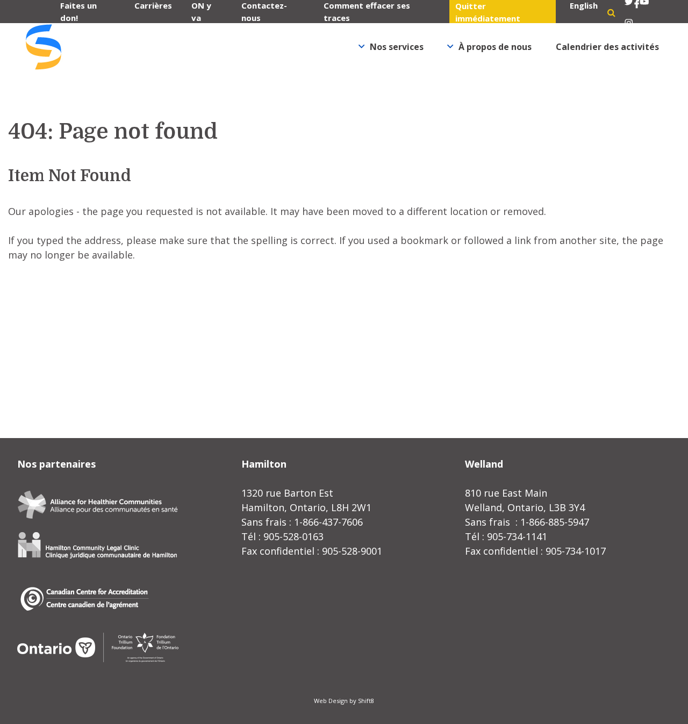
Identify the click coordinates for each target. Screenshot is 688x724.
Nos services (397, 47)
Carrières (153, 5)
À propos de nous (495, 47)
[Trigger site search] (611, 12)
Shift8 (366, 701)
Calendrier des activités (607, 47)
